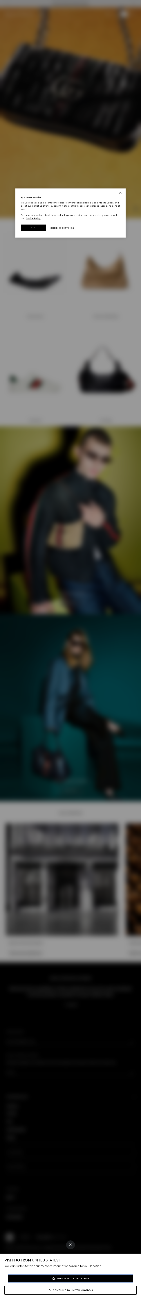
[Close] (70, 1244)
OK (33, 227)
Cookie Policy (33, 218)
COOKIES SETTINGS (62, 228)
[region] (70, 213)
